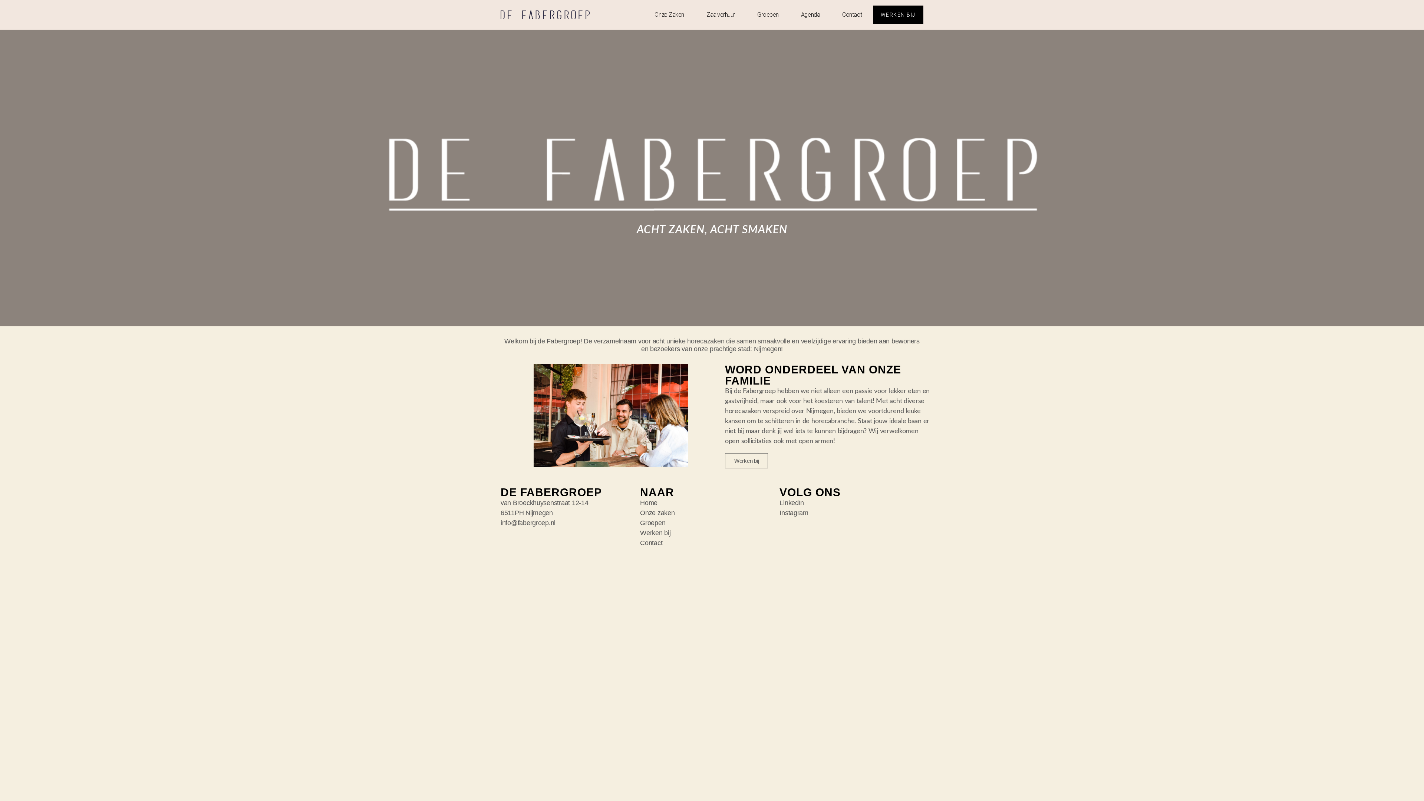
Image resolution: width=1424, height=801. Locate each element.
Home (648, 503)
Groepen (768, 14)
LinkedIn (791, 503)
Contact (852, 14)
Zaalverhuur (720, 14)
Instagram (793, 513)
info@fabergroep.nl (528, 523)
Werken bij (655, 533)
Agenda (810, 14)
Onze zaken (669, 14)
